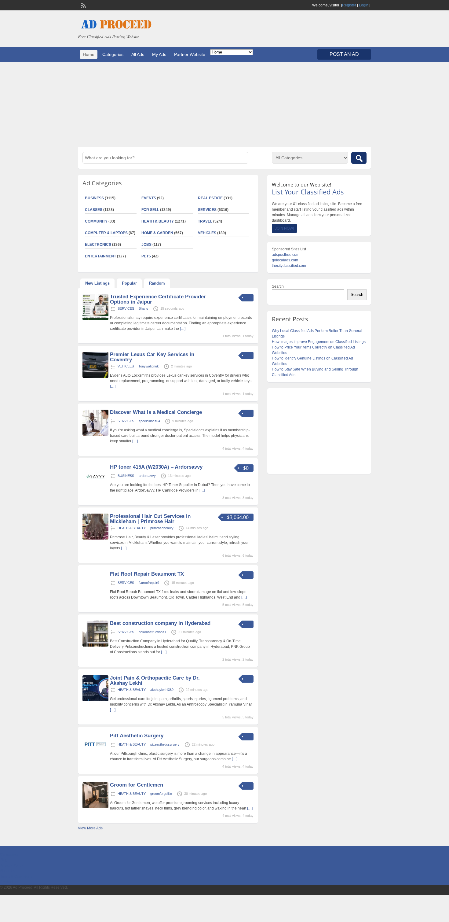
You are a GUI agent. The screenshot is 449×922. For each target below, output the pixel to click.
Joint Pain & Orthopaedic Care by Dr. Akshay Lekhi (155, 680)
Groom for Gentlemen (136, 785)
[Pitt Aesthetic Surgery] (95, 758)
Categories (112, 54)
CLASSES (93, 210)
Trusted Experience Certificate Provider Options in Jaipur (158, 299)
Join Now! (284, 228)
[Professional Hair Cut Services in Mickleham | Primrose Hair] (95, 538)
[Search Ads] (359, 158)
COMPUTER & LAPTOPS (106, 233)
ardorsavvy (147, 476)
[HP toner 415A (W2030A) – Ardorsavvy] (95, 489)
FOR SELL (150, 210)
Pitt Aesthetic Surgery (136, 736)
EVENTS (148, 198)
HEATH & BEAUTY (157, 221)
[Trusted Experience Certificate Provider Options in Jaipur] (95, 319)
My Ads (159, 54)
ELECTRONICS (98, 244)
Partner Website (189, 54)
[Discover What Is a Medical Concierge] (95, 434)
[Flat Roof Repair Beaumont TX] (95, 589)
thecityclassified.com (289, 266)
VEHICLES (207, 233)
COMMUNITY (96, 221)
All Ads (137, 54)
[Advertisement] (224, 104)
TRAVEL (205, 221)
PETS (146, 256)
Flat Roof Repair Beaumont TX (147, 574)
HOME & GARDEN (157, 233)
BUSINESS (94, 198)
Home (88, 54)
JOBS (146, 244)
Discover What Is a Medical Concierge (156, 412)
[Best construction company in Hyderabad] (95, 645)
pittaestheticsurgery (165, 744)
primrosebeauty (161, 528)
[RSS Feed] (82, 4)
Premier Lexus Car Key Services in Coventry (152, 357)
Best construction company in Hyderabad (160, 623)
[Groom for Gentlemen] (95, 807)
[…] (182, 328)
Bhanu (143, 308)
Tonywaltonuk (148, 366)
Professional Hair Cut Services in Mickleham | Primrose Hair (150, 518)
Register (349, 5)
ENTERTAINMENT (100, 256)
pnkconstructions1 (152, 632)
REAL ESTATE (210, 198)
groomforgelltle (161, 793)
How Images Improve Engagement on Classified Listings (319, 342)
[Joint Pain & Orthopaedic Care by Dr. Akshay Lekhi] (95, 700)
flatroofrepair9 (149, 583)
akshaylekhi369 (161, 690)
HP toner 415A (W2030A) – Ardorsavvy (156, 467)
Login (363, 5)
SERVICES (207, 210)
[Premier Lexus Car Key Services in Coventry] (95, 376)
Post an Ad (344, 54)
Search (278, 286)
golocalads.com (285, 260)
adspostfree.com (285, 255)
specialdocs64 (149, 421)
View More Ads (90, 828)
